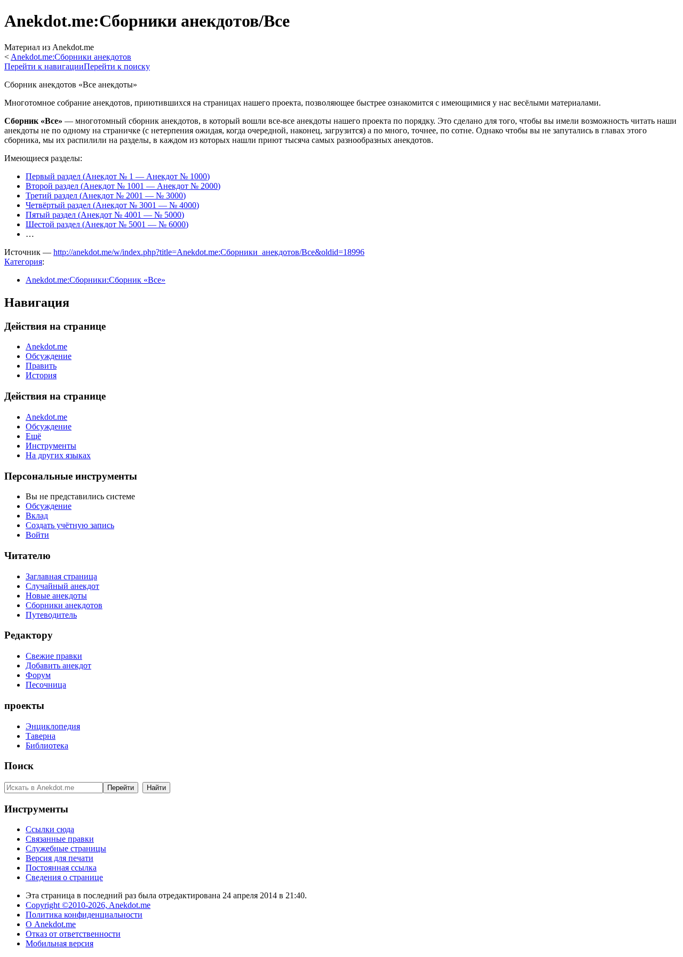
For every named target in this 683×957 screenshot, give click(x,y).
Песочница (46, 684)
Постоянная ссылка (61, 867)
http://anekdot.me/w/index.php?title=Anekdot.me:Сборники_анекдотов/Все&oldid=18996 (208, 252)
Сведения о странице (64, 877)
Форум (38, 675)
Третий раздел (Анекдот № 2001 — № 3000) (106, 195)
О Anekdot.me (51, 924)
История (41, 375)
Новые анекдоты (56, 595)
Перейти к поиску (117, 66)
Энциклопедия (53, 726)
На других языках (58, 455)
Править (41, 365)
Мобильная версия (59, 943)
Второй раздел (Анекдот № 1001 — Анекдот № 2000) (123, 185)
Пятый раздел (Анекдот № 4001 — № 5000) (105, 214)
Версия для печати (59, 858)
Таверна (40, 735)
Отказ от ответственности (73, 933)
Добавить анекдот (58, 665)
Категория (23, 261)
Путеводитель (51, 614)
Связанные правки (60, 838)
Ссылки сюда (50, 829)
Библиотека (47, 745)
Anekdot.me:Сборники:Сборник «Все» (95, 279)
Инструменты (51, 445)
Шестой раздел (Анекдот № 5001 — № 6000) (107, 224)
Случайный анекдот (62, 586)
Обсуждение (49, 356)
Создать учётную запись (70, 525)
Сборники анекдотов (64, 605)
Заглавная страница (61, 576)
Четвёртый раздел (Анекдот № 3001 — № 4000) (112, 205)
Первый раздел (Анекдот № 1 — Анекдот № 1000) (118, 176)
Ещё (33, 436)
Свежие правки (54, 655)
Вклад (37, 515)
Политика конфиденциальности (84, 914)
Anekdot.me (46, 346)
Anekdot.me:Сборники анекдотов (71, 56)
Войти (37, 534)
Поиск (19, 765)
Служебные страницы (66, 848)
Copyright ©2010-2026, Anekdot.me (88, 905)
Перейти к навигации (44, 66)
